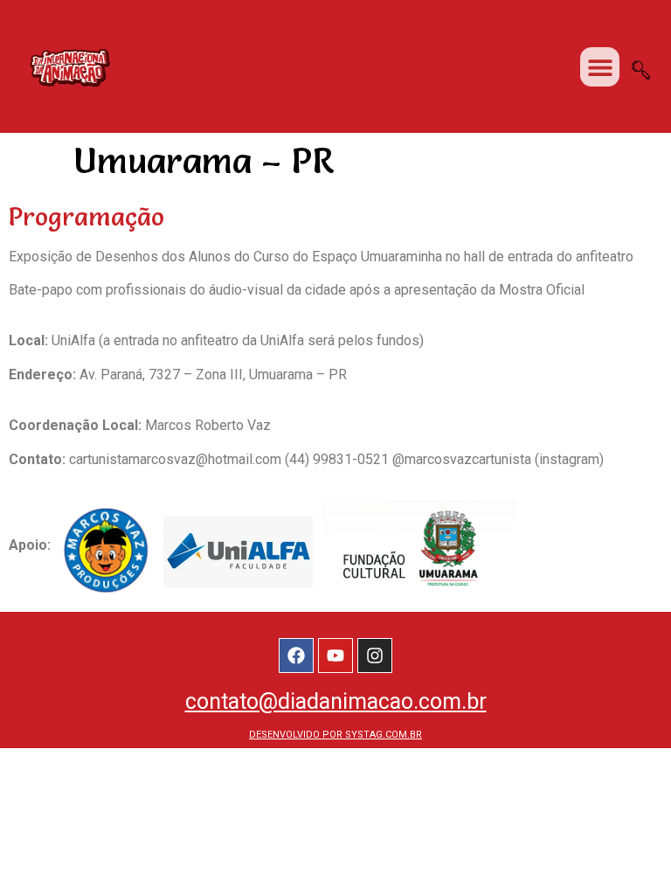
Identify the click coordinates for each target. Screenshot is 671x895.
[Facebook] (296, 655)
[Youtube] (335, 655)
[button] (599, 67)
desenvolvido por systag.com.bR (335, 734)
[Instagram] (374, 655)
